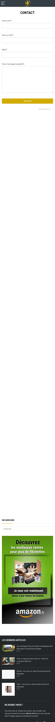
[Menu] (3, 3)
